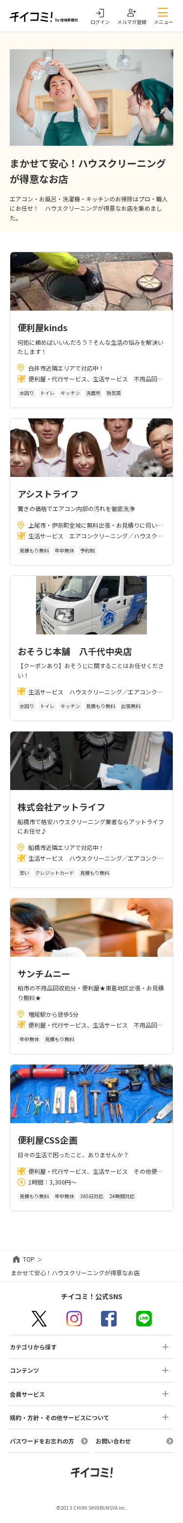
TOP (29, 1259)
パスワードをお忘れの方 (42, 1441)
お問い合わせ (113, 1441)
